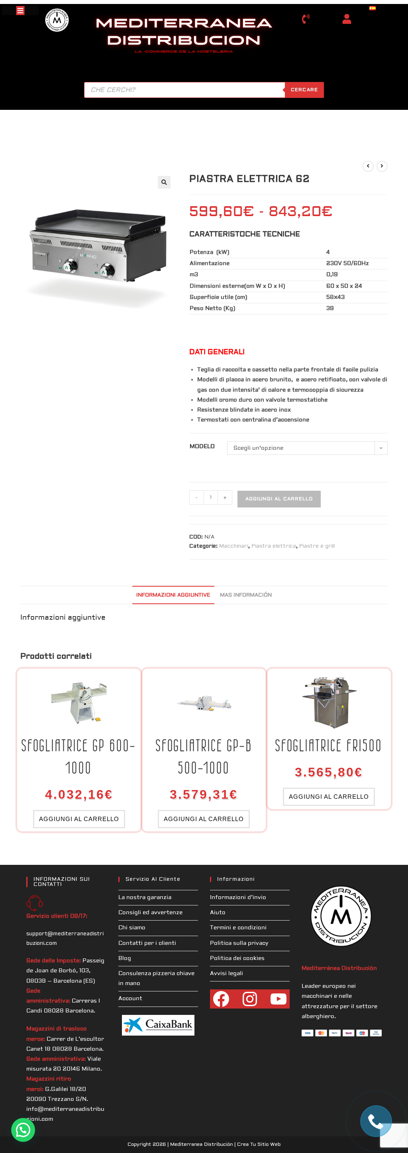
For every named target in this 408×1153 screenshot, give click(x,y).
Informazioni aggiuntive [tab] (173, 595)
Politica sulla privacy (239, 943)
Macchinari (233, 546)
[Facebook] (221, 999)
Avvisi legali (226, 973)
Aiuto (218, 912)
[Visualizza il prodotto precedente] (368, 166)
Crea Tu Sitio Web (258, 1144)
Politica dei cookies (237, 958)
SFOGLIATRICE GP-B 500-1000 (204, 756)
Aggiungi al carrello (279, 499)
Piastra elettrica (273, 546)
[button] (164, 182)
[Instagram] (249, 999)
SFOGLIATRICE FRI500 (328, 745)
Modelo (202, 446)
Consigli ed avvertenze (150, 912)
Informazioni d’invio (238, 897)
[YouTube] (278, 999)
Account (130, 998)
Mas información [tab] (246, 595)
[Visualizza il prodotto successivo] (382, 166)
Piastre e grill (317, 546)
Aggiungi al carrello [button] (79, 818)
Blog (124, 958)
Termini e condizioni (238, 927)
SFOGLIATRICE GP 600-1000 (79, 756)
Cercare (304, 90)
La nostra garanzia (144, 897)
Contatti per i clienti (147, 943)
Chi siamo (131, 927)
